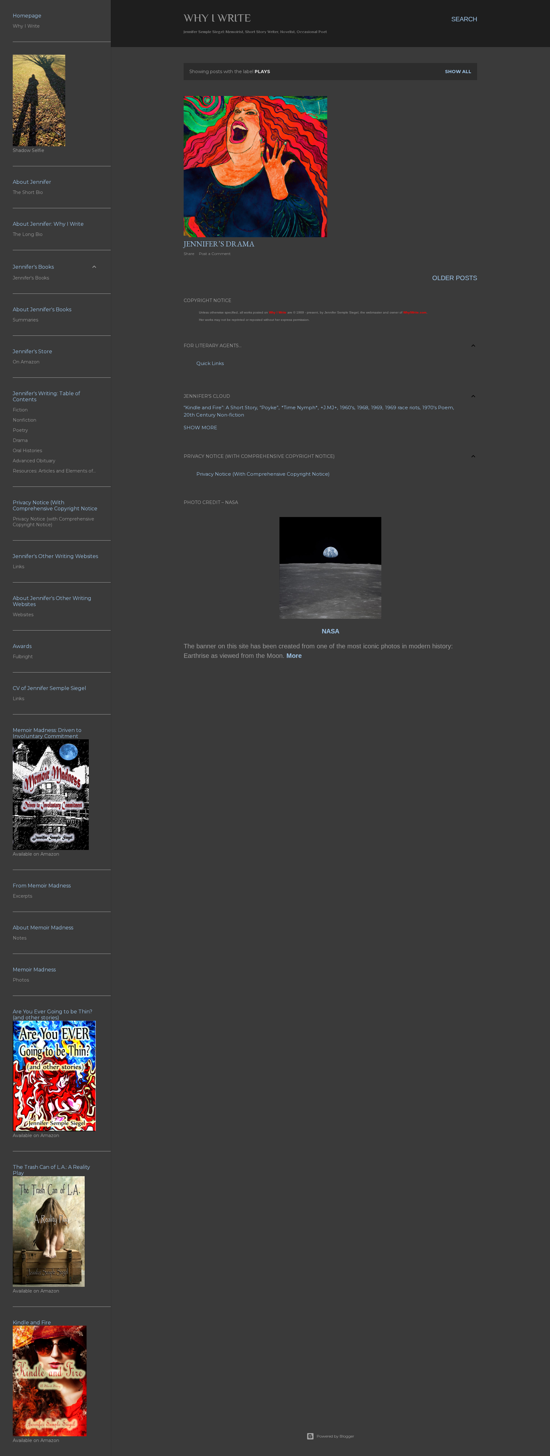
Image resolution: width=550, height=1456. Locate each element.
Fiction (20, 410)
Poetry (20, 430)
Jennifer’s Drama (219, 244)
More (294, 655)
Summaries (25, 320)
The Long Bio (28, 234)
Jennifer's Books (31, 278)
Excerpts (22, 896)
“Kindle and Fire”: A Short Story (220, 407)
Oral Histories (27, 450)
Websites (23, 615)
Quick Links (210, 363)
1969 (376, 407)
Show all (458, 71)
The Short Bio (28, 192)
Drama (20, 440)
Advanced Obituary (34, 461)
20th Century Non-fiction (214, 415)
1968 (362, 407)
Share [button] (189, 253)
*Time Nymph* (299, 407)
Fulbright (23, 656)
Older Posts (454, 277)
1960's (347, 407)
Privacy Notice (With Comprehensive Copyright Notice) (263, 474)
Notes (19, 938)
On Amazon (26, 362)
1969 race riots (402, 407)
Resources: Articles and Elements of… (54, 471)
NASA (330, 631)
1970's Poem (437, 407)
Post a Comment (215, 253)
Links (18, 566)
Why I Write (217, 17)
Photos (21, 980)
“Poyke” (269, 407)
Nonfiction (24, 420)
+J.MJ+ (329, 407)
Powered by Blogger (335, 1436)
